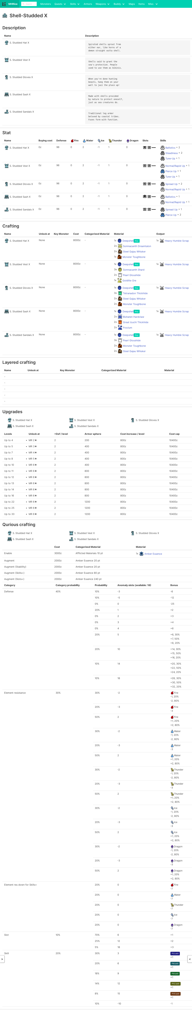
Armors (88, 3)
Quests (58, 3)
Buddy (117, 3)
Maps (132, 3)
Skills (73, 3)
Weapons (101, 3)
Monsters (45, 3)
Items (141, 3)
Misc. (151, 3)
